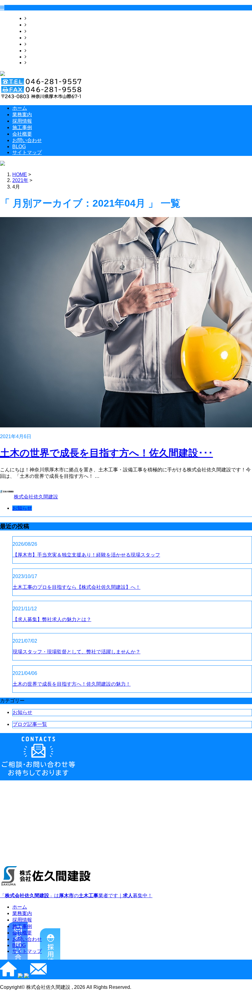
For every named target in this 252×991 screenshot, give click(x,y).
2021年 (20, 180)
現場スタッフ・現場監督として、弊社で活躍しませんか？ (76, 651)
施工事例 (36, 37)
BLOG (33, 56)
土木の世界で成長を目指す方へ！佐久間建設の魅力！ (72, 684)
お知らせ (22, 508)
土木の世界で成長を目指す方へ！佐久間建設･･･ (106, 452)
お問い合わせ (41, 50)
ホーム (33, 18)
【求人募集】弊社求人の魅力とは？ (52, 619)
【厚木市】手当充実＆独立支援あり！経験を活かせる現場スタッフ (86, 554)
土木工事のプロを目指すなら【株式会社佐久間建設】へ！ (76, 587)
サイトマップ (41, 62)
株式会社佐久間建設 (36, 496)
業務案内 (36, 24)
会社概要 (36, 44)
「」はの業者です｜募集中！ (76, 895)
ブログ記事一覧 (30, 724)
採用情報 (36, 31)
